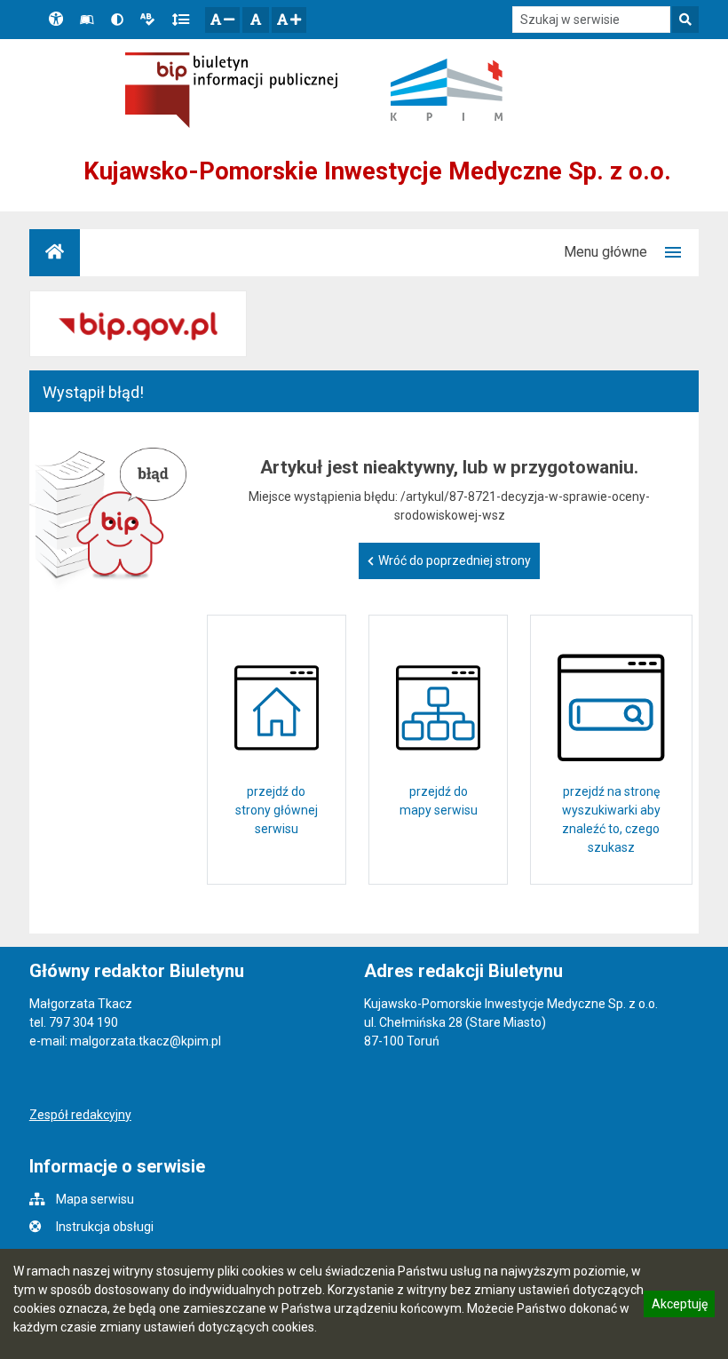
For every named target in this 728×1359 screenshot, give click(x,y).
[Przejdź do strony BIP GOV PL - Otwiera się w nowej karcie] (231, 90)
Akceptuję (679, 1306)
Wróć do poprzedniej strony (454, 560)
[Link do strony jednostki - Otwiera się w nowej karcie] (446, 90)
